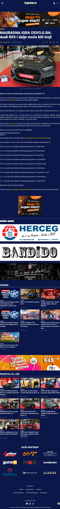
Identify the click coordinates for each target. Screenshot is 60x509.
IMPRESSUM (43, 492)
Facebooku (23, 189)
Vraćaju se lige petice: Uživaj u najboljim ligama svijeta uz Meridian (50, 303)
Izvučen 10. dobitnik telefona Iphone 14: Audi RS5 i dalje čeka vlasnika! (9, 392)
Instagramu (15, 189)
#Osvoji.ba (3, 221)
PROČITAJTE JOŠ (9, 374)
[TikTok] (33, 504)
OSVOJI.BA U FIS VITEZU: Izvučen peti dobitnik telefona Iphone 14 (29, 413)
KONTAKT (38, 489)
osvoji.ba (13, 123)
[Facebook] (27, 504)
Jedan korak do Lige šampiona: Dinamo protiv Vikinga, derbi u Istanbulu (9, 324)
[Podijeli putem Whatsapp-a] (57, 42)
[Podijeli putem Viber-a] (54, 42)
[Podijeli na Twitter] (47, 42)
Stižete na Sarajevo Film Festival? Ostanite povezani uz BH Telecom (29, 324)
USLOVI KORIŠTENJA (18, 492)
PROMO (4, 285)
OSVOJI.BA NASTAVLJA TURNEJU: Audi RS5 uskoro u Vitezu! (49, 413)
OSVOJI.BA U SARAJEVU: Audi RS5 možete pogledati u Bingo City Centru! (29, 434)
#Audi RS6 (10, 221)
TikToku (29, 189)
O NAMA (21, 489)
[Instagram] (30, 504)
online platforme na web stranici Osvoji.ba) (37, 138)
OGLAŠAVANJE (29, 489)
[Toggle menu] (2, 3)
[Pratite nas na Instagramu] (50, 42)
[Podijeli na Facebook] (43, 42)
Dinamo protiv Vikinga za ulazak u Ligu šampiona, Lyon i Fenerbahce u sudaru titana (9, 303)
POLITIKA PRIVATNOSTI (32, 492)
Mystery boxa (11, 100)
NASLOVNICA (30, 486)
